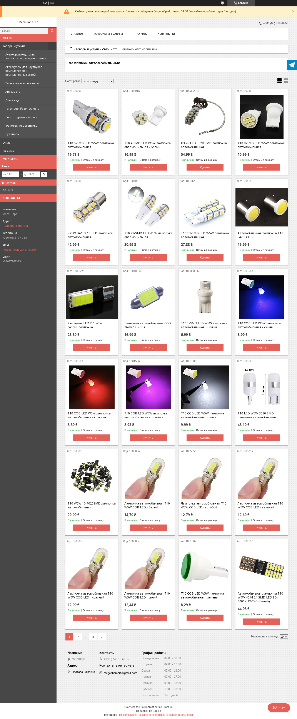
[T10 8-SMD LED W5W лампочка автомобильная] (261, 117)
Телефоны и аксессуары (22, 83)
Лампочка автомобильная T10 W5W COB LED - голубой (203, 505)
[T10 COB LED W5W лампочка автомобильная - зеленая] (205, 567)
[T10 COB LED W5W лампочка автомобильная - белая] (205, 387)
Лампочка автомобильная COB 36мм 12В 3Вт (147, 325)
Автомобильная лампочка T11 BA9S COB (260, 235)
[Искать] (52, 30)
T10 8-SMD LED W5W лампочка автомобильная (261, 145)
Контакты (166, 33)
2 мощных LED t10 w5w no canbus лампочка (87, 325)
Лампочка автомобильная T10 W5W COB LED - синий (147, 595)
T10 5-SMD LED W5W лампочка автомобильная (91, 145)
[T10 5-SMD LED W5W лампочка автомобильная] (91, 117)
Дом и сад (12, 100)
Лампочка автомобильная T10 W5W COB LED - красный (90, 595)
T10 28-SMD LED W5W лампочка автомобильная (148, 235)
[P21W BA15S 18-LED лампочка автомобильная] (91, 207)
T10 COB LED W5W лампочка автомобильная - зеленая (202, 595)
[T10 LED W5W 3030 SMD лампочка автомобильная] (261, 387)
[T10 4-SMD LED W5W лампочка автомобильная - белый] (148, 117)
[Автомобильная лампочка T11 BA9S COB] (261, 207)
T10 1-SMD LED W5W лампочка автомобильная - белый (204, 325)
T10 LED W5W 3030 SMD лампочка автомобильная (257, 415)
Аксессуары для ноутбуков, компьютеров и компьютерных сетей (24, 71)
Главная (77, 33)
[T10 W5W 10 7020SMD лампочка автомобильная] (91, 477)
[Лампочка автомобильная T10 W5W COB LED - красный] (91, 567)
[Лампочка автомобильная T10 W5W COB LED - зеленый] (261, 477)
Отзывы (8, 151)
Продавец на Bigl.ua (148, 710)
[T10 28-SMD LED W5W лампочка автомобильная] (148, 207)
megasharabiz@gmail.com (20, 249)
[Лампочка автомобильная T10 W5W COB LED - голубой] (205, 477)
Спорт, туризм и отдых (21, 117)
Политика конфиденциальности (173, 714)
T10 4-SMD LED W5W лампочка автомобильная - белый (147, 145)
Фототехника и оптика (21, 125)
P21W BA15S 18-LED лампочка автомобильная (90, 235)
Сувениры (12, 134)
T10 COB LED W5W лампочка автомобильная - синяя (259, 325)
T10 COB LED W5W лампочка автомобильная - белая (202, 415)
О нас (6, 142)
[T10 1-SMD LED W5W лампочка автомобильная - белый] (205, 297)
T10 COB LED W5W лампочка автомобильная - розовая (145, 415)
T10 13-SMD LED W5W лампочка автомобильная (205, 235)
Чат (282, 707)
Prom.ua (168, 707)
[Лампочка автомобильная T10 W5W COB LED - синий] (148, 567)
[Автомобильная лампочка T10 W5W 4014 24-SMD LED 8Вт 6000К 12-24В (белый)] (261, 567)
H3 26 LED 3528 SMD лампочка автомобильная (204, 145)
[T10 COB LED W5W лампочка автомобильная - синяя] (261, 297)
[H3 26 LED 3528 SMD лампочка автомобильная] (205, 117)
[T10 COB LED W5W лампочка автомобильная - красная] (91, 387)
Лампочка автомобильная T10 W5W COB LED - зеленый (260, 505)
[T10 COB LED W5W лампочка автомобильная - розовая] (148, 387)
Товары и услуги (14, 46)
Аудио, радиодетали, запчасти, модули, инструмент (26, 56)
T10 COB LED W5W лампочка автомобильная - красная (89, 415)
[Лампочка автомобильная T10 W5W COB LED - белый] (148, 477)
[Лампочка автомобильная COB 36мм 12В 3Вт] (148, 297)
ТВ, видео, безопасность (22, 109)
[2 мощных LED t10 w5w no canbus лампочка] (91, 297)
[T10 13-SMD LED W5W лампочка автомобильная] (205, 207)
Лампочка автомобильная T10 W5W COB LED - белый (147, 505)
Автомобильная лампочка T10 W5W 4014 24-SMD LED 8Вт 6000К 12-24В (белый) (260, 597)
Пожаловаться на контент (135, 714)
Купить (92, 167)
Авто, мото (12, 92)
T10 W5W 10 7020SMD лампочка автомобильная (92, 505)
